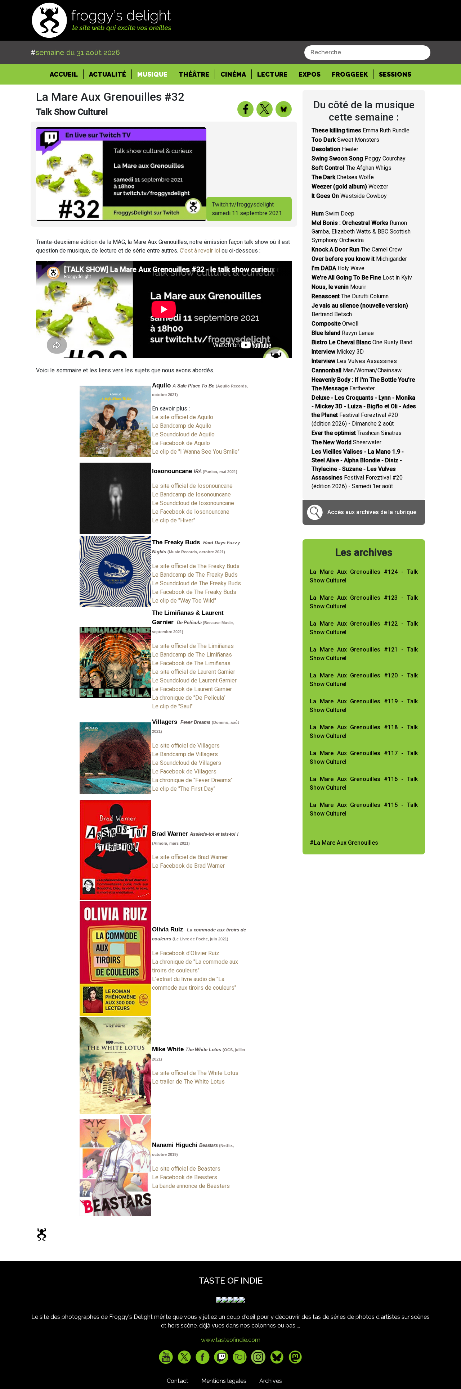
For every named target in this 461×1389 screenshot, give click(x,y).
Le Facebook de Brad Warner (188, 865)
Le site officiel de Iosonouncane (192, 485)
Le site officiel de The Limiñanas (193, 646)
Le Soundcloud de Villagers (186, 762)
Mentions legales (223, 1380)
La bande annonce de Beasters (191, 1186)
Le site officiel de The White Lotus (195, 1073)
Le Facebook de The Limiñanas (191, 663)
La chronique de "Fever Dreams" (192, 780)
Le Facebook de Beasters (184, 1177)
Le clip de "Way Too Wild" (184, 600)
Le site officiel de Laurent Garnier (193, 671)
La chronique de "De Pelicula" (188, 697)
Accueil (67, 74)
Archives (270, 1380)
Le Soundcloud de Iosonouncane (193, 503)
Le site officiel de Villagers (186, 745)
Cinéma (233, 74)
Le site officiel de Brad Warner (190, 857)
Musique (152, 74)
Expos (310, 74)
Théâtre (194, 74)
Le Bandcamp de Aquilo (181, 425)
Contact (177, 1380)
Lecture (272, 74)
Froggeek (350, 74)
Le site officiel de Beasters (186, 1168)
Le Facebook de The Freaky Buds (194, 592)
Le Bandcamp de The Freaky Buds (195, 574)
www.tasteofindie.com (230, 1339)
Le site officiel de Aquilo (182, 417)
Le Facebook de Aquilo (181, 443)
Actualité (107, 74)
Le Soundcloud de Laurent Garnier (194, 680)
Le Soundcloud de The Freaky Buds (196, 583)
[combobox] (367, 52)
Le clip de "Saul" (172, 706)
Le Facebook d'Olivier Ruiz (185, 953)
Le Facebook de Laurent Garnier (192, 689)
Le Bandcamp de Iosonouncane (191, 494)
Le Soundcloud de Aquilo (183, 434)
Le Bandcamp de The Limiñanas (192, 654)
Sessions (395, 74)
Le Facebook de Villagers (184, 771)
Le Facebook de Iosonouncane (190, 511)
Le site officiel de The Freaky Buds (196, 566)
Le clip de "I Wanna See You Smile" (196, 451)
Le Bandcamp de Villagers (185, 754)
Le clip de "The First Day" (183, 788)
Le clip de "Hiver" (173, 520)
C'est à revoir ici (200, 250)
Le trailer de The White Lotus (188, 1081)
